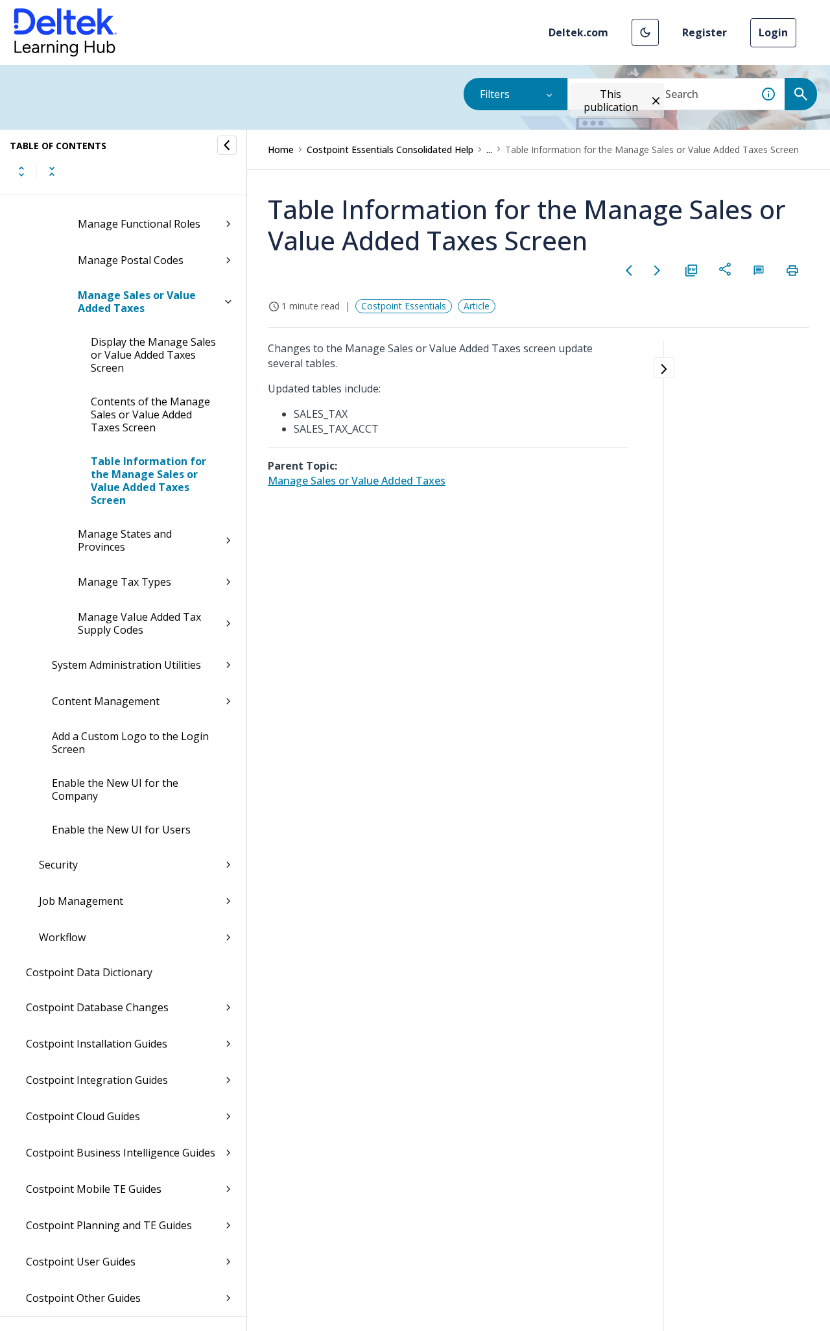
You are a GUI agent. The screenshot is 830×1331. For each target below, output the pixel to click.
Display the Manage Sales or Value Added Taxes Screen (153, 354)
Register (704, 32)
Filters (495, 94)
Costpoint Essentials (403, 306)
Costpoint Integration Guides (97, 1079)
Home (281, 149)
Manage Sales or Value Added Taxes (137, 302)
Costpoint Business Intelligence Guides (120, 1152)
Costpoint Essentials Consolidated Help (390, 149)
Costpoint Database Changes (97, 1007)
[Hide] (227, 145)
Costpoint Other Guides (83, 1297)
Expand (21, 171)
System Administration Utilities (126, 664)
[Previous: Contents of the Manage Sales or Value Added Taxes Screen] (629, 270)
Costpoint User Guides (81, 1261)
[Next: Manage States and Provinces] (657, 270)
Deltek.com (578, 32)
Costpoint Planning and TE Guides (109, 1225)
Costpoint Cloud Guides (83, 1116)
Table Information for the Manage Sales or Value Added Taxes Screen (148, 481)
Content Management (106, 701)
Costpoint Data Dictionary (89, 972)
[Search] (801, 94)
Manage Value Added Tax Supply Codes (139, 623)
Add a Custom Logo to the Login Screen (130, 743)
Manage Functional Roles (139, 223)
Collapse (52, 171)
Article (477, 306)
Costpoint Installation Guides (96, 1043)
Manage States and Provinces (125, 540)
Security (58, 864)
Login (773, 32)
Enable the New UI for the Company (115, 789)
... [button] (489, 149)
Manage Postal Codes (131, 260)
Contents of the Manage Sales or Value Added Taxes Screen (150, 414)
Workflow (62, 937)
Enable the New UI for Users (121, 829)
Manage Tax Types (124, 581)
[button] (645, 32)
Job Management (81, 900)
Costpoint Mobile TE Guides (93, 1188)
